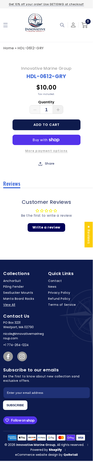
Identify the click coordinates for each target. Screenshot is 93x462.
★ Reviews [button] (88, 234)
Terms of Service (62, 305)
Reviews (11, 183)
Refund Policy (59, 299)
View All (9, 305)
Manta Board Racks (18, 299)
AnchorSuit (12, 281)
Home (8, 48)
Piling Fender (13, 286)
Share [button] (50, 163)
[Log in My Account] (73, 25)
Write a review (46, 227)
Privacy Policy (59, 292)
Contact (55, 281)
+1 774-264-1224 (16, 345)
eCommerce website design (37, 455)
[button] (5, 25)
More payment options (46, 151)
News (52, 286)
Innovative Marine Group (35, 445)
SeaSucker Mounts (18, 292)
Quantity (46, 102)
